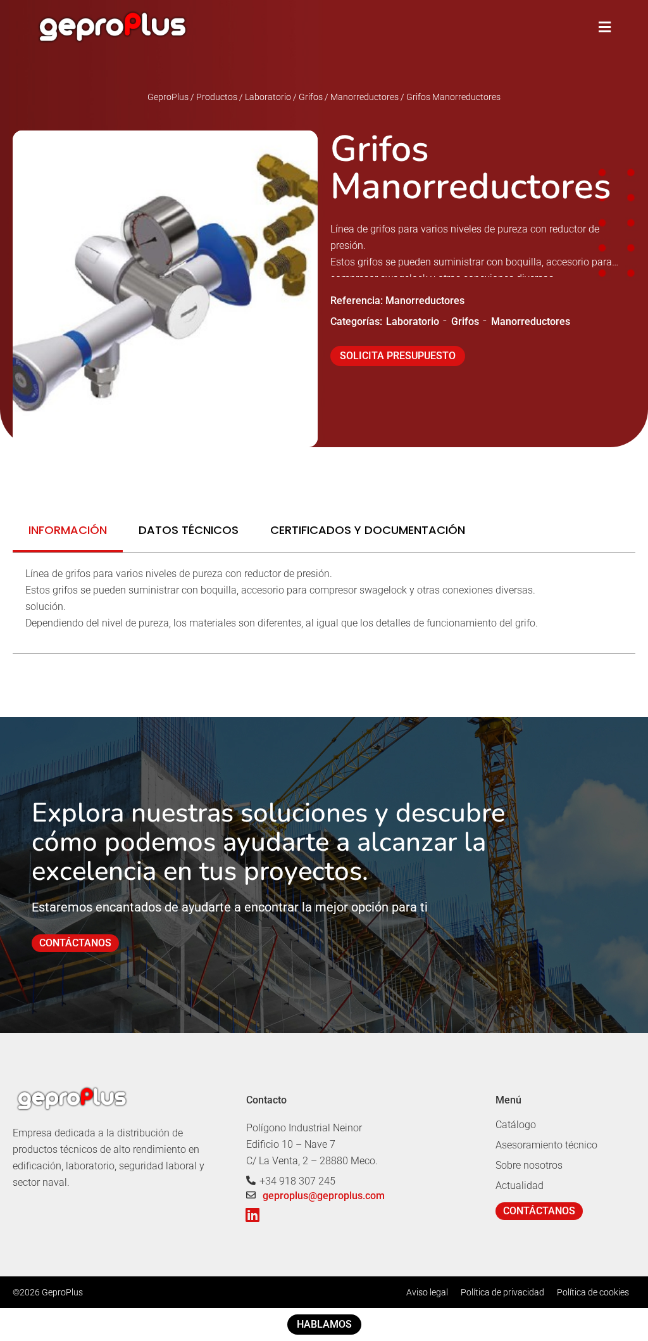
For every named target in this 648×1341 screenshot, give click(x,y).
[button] (605, 27)
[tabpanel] (324, 603)
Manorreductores (530, 321)
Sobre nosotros (529, 1165)
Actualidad (519, 1185)
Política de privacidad (502, 1292)
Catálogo (515, 1125)
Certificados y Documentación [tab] (367, 530)
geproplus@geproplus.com (324, 1196)
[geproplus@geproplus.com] (251, 1195)
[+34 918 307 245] (251, 1180)
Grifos (465, 321)
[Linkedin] (252, 1215)
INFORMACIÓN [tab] (67, 530)
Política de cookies (593, 1292)
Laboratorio (412, 321)
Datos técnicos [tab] (189, 530)
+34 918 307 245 (297, 1181)
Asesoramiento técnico (546, 1145)
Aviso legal (427, 1292)
